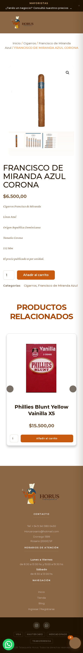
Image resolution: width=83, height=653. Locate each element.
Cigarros (29, 43)
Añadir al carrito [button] (46, 438)
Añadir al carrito (36, 275)
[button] (6, 22)
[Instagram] (36, 625)
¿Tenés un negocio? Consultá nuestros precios (39, 5)
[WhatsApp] (46, 625)
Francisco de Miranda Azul (58, 285)
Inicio (17, 43)
